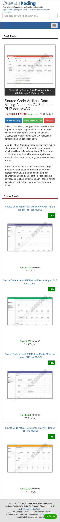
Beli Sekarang (14, 120)
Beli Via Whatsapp (34, 120)
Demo (50, 120)
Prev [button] (9, 69)
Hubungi (11, 10)
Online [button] (51, 516)
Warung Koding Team (32, 509)
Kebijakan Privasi (21, 10)
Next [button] (50, 69)
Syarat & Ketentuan (36, 10)
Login (4, 10)
